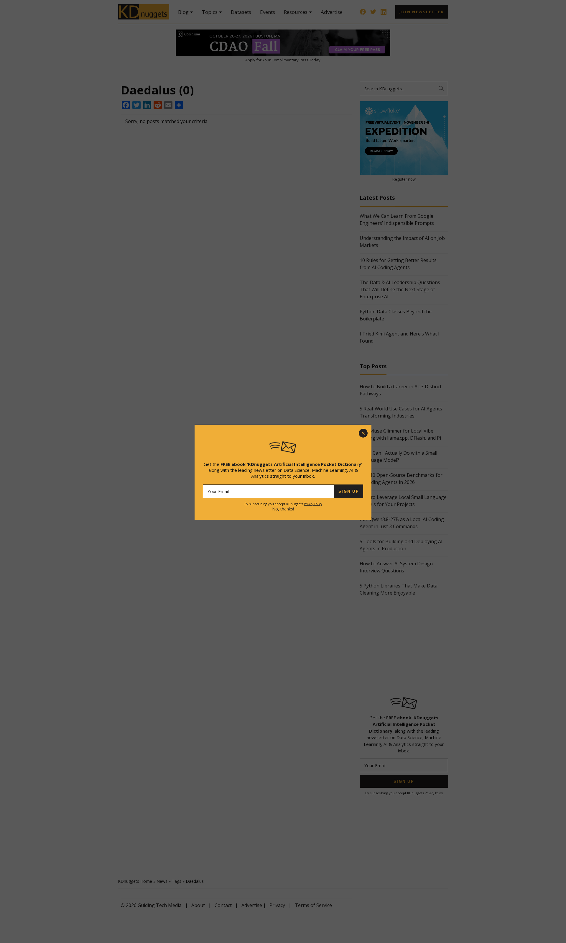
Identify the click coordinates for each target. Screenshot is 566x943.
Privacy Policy (313, 504)
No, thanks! (283, 509)
